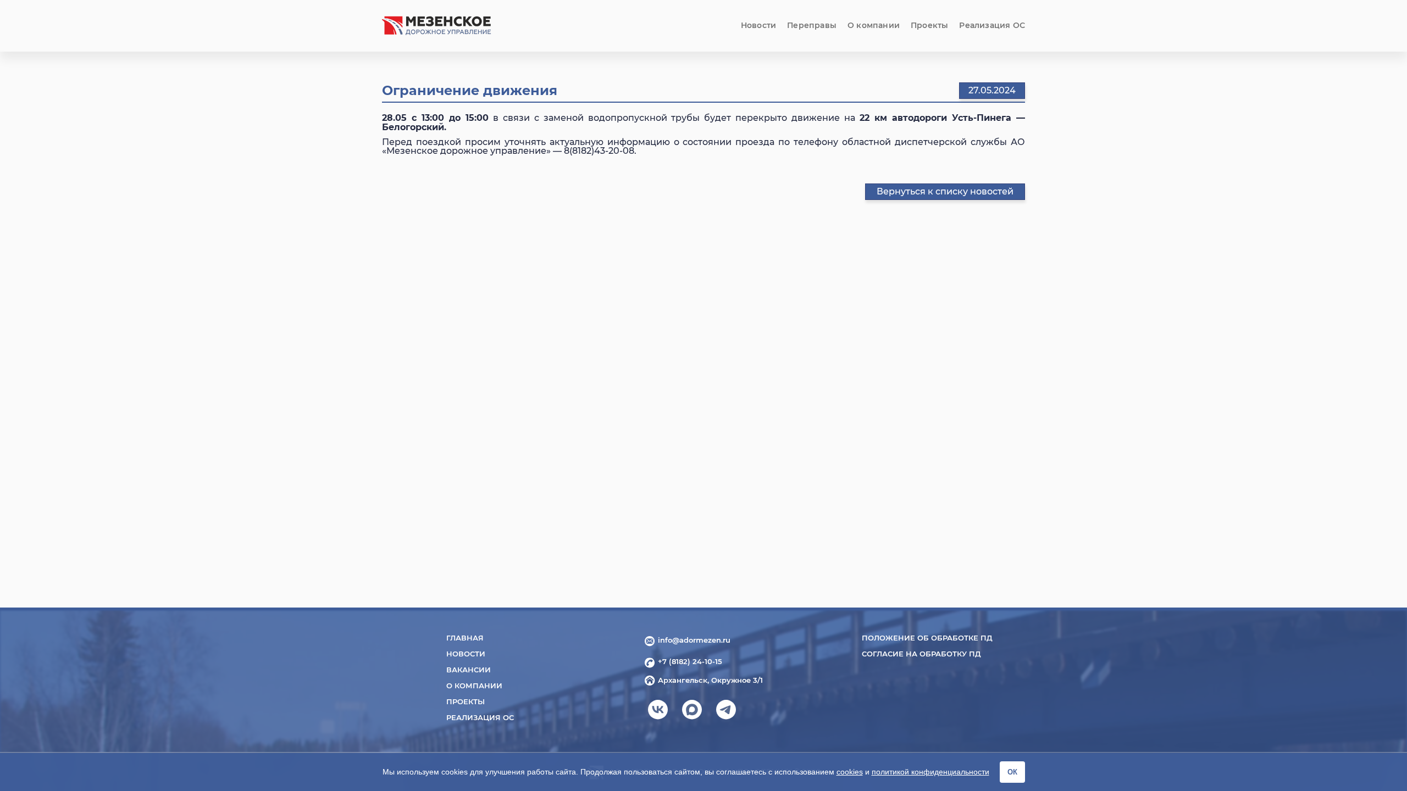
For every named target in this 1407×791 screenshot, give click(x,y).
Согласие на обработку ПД (921, 653)
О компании (873, 25)
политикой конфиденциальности (930, 771)
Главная (465, 637)
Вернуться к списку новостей (945, 191)
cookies (850, 771)
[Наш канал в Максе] (692, 713)
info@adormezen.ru (694, 640)
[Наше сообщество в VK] (658, 713)
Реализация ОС (992, 25)
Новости (758, 25)
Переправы (812, 25)
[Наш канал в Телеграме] (726, 713)
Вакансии (468, 669)
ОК (1012, 772)
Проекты (929, 25)
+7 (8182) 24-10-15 (690, 661)
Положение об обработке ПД (927, 637)
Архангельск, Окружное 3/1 (710, 680)
